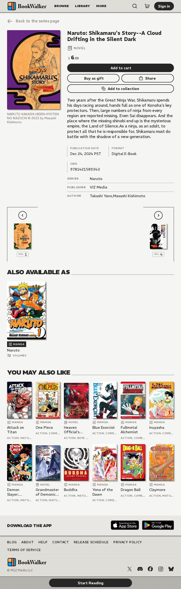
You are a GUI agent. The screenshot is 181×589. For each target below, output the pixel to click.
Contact (60, 542)
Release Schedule (91, 542)
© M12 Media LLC (20, 570)
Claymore (157, 489)
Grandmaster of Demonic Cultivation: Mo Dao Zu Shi (48, 492)
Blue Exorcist (103, 427)
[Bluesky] (171, 569)
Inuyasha (156, 427)
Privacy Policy (127, 542)
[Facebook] (150, 569)
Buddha (70, 489)
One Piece (44, 427)
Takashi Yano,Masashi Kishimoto (117, 196)
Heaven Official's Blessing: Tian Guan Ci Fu (75, 429)
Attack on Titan (15, 429)
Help (43, 542)
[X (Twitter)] (129, 569)
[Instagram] (161, 569)
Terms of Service (24, 550)
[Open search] (135, 6)
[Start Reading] (33, 70)
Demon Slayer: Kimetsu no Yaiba (17, 492)
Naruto (96, 178)
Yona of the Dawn (102, 492)
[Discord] (140, 569)
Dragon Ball (130, 489)
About (27, 542)
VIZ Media (98, 187)
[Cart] (147, 6)
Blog (12, 542)
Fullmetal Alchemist (129, 429)
